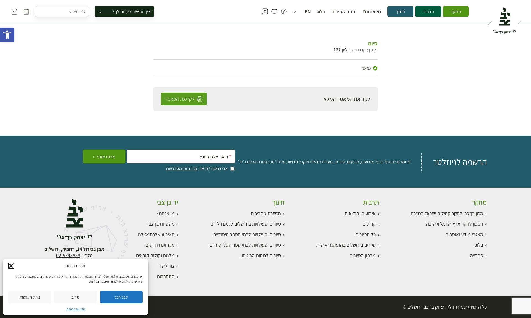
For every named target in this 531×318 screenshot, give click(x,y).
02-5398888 (68, 255)
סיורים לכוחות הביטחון (261, 255)
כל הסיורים (366, 234)
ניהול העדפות (30, 297)
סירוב (75, 297)
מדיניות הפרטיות (181, 168)
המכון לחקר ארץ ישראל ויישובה (454, 224)
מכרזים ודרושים (160, 245)
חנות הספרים (343, 11)
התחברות (166, 276)
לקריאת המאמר (180, 99)
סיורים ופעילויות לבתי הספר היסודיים (247, 234)
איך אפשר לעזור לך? (131, 11)
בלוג (321, 11)
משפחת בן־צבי (161, 224)
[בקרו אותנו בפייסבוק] (283, 11)
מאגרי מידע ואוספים (464, 234)
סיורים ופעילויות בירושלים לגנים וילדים (245, 224)
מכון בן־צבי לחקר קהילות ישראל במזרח (447, 213)
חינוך (400, 11)
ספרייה (476, 255)
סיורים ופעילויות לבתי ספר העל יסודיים (245, 245)
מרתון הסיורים (363, 255)
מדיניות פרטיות (75, 309)
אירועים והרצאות (360, 213)
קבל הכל (121, 297)
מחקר (455, 11)
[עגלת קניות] (14, 11)
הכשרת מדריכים (266, 213)
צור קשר (167, 266)
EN (308, 11)
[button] (7, 35)
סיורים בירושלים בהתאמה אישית (346, 245)
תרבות (428, 11)
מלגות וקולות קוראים (155, 255)
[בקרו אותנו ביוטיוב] (274, 11)
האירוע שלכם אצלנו (156, 234)
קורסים (369, 224)
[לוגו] (504, 18)
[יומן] (26, 11)
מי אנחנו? (372, 11)
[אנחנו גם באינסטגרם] (265, 11)
